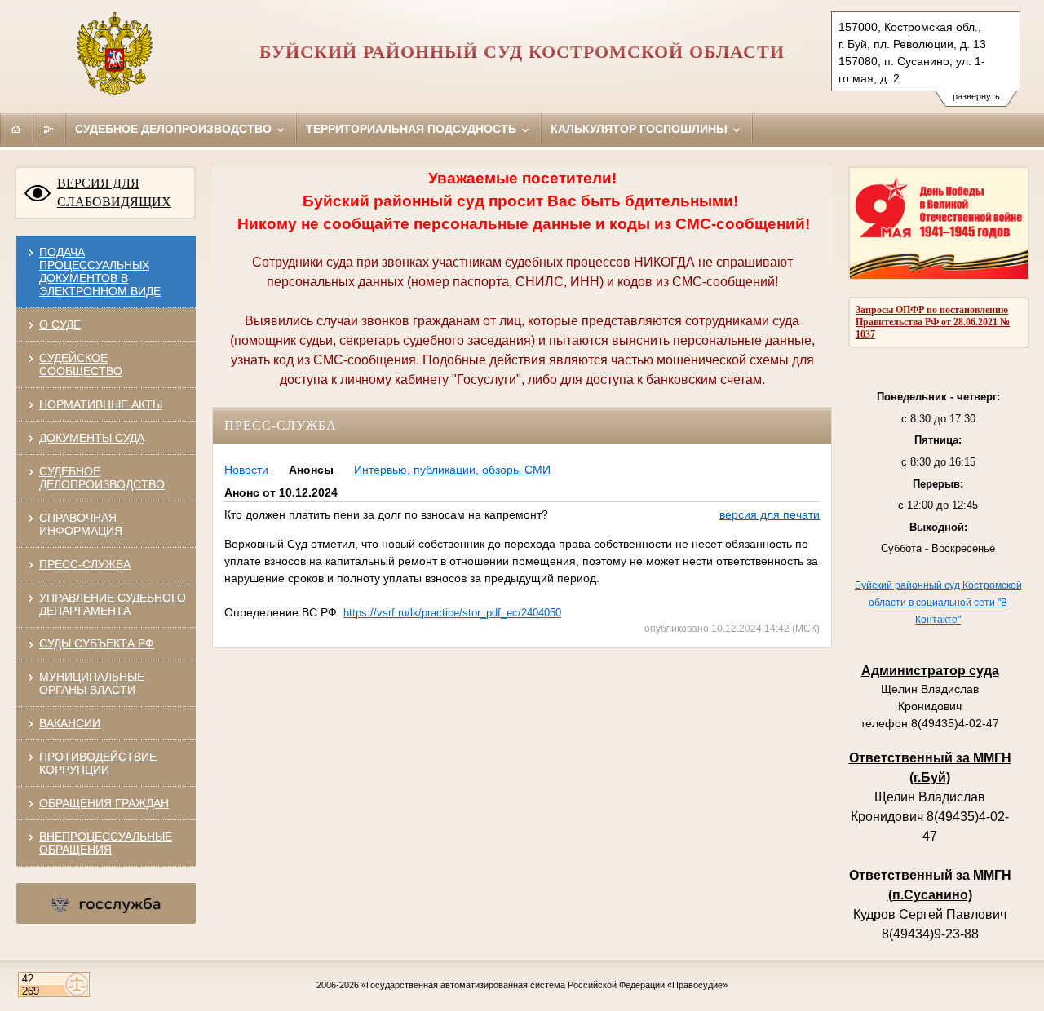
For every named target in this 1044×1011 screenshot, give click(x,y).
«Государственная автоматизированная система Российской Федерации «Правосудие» (544, 985)
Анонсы (311, 469)
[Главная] (16, 129)
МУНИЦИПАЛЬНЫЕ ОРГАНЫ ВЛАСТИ (91, 683)
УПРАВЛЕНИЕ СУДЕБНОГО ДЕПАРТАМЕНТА (112, 604)
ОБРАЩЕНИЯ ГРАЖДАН (104, 803)
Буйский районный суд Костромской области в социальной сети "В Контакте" (938, 602)
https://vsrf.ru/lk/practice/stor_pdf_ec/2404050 (452, 613)
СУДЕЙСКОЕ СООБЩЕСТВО (80, 364)
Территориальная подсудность (413, 128)
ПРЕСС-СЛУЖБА (84, 564)
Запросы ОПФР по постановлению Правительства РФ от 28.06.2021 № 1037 (933, 322)
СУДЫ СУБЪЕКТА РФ (96, 643)
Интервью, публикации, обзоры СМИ (452, 469)
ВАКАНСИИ (69, 723)
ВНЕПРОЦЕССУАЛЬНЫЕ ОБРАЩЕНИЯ (105, 843)
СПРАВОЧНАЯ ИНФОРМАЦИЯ (80, 524)
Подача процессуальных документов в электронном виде (100, 271)
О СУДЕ (60, 324)
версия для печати (769, 514)
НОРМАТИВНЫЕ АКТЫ (100, 404)
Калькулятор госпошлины (641, 128)
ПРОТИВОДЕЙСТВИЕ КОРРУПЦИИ (98, 763)
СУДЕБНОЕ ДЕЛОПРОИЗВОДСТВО (102, 478)
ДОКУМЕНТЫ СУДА (91, 437)
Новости (246, 469)
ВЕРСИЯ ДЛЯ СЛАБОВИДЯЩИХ (114, 192)
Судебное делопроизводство (175, 128)
